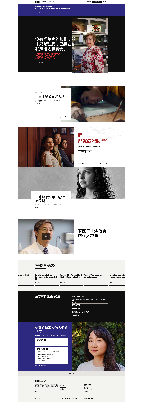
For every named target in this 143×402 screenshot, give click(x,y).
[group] (22, 277)
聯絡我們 (61, 388)
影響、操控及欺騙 (87, 385)
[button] (45, 2)
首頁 (61, 384)
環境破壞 (86, 391)
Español (42, 391)
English (38, 391)
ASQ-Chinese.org (67, 398)
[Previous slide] (60, 117)
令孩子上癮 (86, 388)
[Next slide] (65, 117)
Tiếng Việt (47, 391)
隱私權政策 (41, 398)
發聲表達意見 (62, 389)
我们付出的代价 (63, 387)
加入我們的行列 (97, 1)
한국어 (51, 391)
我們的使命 (62, 385)
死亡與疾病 (86, 387)
